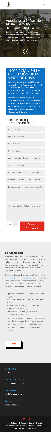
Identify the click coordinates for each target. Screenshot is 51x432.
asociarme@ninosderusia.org (17, 278)
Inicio (13, 344)
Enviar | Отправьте (32, 226)
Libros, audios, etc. (12, 405)
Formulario (9, 372)
